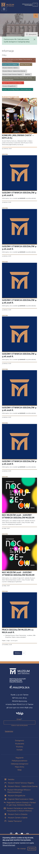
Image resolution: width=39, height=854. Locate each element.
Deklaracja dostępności (19, 764)
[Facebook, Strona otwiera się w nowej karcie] (16, 834)
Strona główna (32, 34)
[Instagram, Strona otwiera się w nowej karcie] (11, 834)
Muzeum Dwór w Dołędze (17, 814)
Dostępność (19, 741)
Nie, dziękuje (21, 848)
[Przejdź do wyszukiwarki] (35, 15)
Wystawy (19, 747)
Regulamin (20, 758)
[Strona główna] (8, 5)
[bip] (20, 713)
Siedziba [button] (27, 74)
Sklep (20, 770)
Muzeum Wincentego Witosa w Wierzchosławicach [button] (16, 89)
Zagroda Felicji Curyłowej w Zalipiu (21, 799)
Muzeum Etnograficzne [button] (8, 86)
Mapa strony (19, 767)
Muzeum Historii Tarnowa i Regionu (21, 783)
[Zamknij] (34, 39)
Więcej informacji (8, 845)
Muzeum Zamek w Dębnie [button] (10, 67)
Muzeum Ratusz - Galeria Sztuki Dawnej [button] (13, 71)
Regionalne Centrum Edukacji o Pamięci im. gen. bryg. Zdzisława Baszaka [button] (17, 78)
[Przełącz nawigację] (4, 9)
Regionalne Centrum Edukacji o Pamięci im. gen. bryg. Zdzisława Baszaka (21, 804)
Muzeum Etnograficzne (16, 796)
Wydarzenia (19, 744)
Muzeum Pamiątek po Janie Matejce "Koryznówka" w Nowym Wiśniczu (20, 809)
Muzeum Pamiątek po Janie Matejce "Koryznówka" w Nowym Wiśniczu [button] (17, 60)
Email (19, 719)
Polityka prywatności (19, 761)
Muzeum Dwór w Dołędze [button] (9, 64)
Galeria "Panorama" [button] (25, 64)
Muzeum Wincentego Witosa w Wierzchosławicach (18, 791)
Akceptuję (32, 848)
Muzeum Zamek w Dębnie (17, 818)
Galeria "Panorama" (15, 821)
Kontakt (19, 750)
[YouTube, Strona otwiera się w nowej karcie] (21, 834)
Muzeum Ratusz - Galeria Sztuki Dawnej (22, 786)
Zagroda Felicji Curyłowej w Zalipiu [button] (12, 83)
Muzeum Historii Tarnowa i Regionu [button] (12, 74)
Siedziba (11, 779)
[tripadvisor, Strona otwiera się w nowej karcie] (27, 834)
